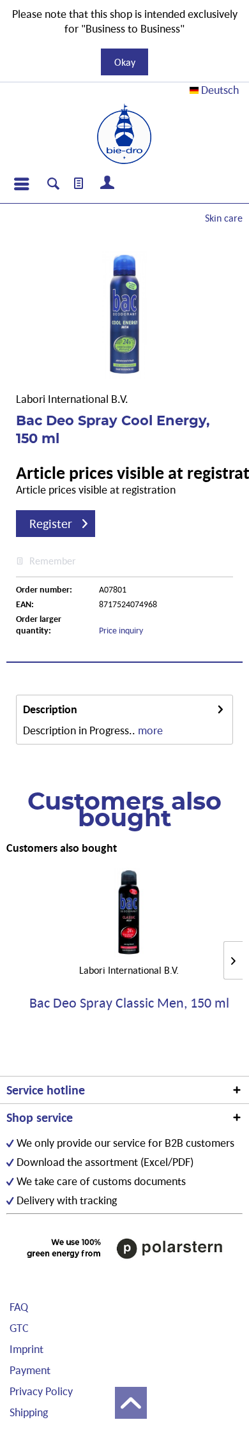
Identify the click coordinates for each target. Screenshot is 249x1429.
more (150, 730)
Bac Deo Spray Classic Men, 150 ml (129, 1003)
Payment (30, 1370)
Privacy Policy (41, 1391)
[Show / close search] (53, 185)
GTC (19, 1327)
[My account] (108, 184)
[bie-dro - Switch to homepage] (124, 134)
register (50, 523)
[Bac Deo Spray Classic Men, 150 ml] (129, 912)
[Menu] (21, 184)
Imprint (26, 1349)
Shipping (29, 1412)
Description (50, 709)
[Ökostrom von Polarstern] (124, 1248)
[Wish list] (79, 184)
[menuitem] (21, 184)
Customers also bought (61, 847)
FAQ (19, 1306)
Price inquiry (121, 630)
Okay (124, 62)
